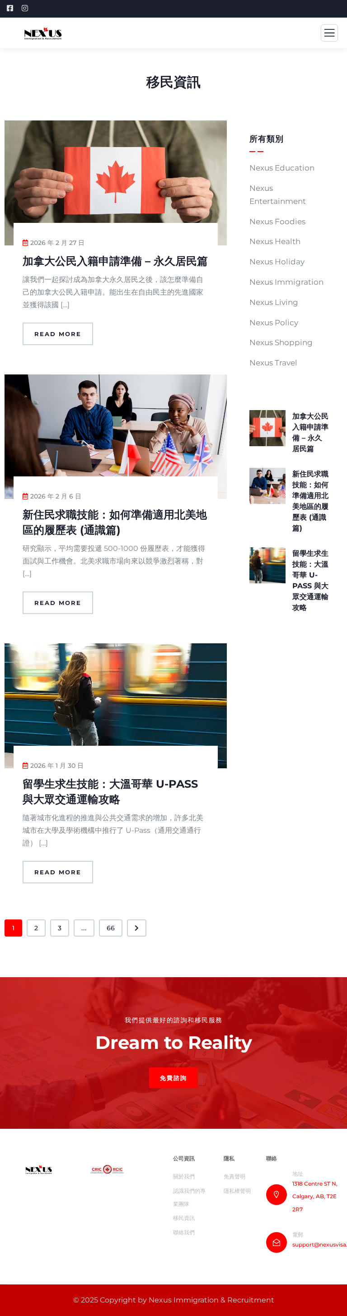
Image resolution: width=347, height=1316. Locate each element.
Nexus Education (281, 167)
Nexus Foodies (277, 221)
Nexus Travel (273, 362)
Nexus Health (274, 241)
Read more (57, 333)
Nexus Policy (273, 322)
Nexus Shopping (281, 342)
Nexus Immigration (286, 281)
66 (111, 928)
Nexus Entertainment (277, 195)
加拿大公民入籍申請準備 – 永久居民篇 (115, 261)
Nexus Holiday (277, 261)
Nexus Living (273, 302)
